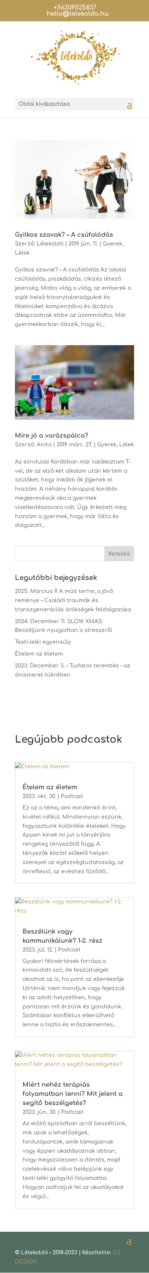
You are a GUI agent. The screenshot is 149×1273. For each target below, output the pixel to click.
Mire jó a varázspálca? (51, 435)
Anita (44, 444)
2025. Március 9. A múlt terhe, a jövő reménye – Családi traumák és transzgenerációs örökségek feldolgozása (73, 600)
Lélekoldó (50, 244)
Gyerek (112, 244)
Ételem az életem (39, 654)
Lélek (22, 253)
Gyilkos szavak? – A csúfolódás (64, 234)
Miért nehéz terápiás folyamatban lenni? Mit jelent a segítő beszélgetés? (73, 1094)
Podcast (72, 796)
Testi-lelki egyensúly (43, 642)
